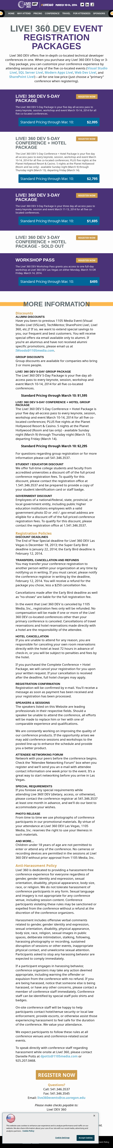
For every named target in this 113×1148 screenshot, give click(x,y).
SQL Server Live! (30, 72)
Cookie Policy (28, 1131)
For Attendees (81, 13)
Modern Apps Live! (59, 72)
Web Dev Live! (85, 72)
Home (11, 13)
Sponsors (99, 13)
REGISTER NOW (56, 1075)
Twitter (81, 4)
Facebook (90, 4)
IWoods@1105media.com (35, 350)
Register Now (86, 96)
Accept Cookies (85, 1138)
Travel (66, 13)
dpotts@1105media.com (59, 1056)
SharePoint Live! (21, 77)
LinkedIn (86, 4)
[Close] (94, 1116)
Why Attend (24, 13)
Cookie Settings (62, 1137)
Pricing (37, 13)
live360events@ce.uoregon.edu (61, 1098)
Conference (52, 13)
